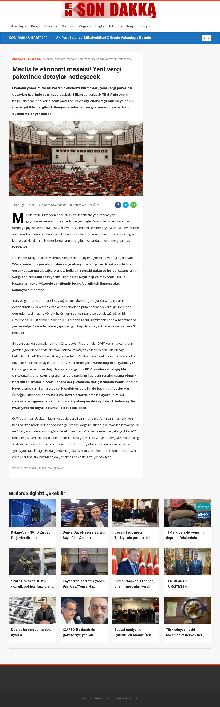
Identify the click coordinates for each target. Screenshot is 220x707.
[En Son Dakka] (110, 17)
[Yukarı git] (212, 699)
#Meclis (17, 468)
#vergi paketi (56, 468)
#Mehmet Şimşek (35, 468)
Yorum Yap (79, 205)
